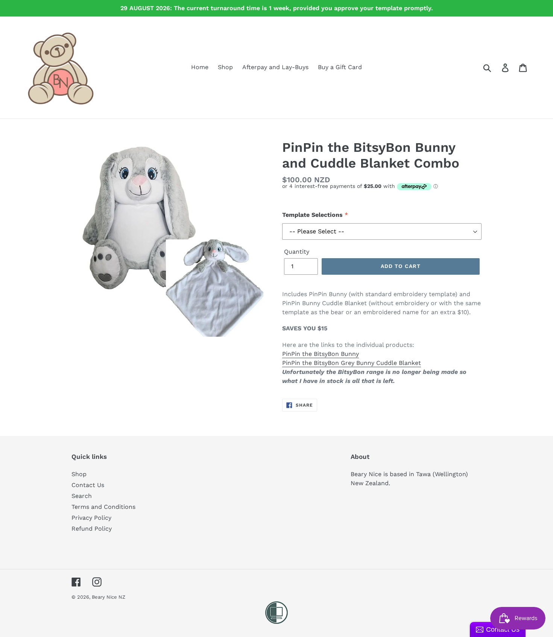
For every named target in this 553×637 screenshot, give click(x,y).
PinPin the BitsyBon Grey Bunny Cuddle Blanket (351, 362)
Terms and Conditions (103, 506)
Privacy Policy (91, 517)
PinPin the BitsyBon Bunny (320, 353)
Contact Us (87, 485)
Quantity (296, 251)
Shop (79, 474)
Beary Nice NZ (108, 597)
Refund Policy (91, 528)
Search (81, 495)
